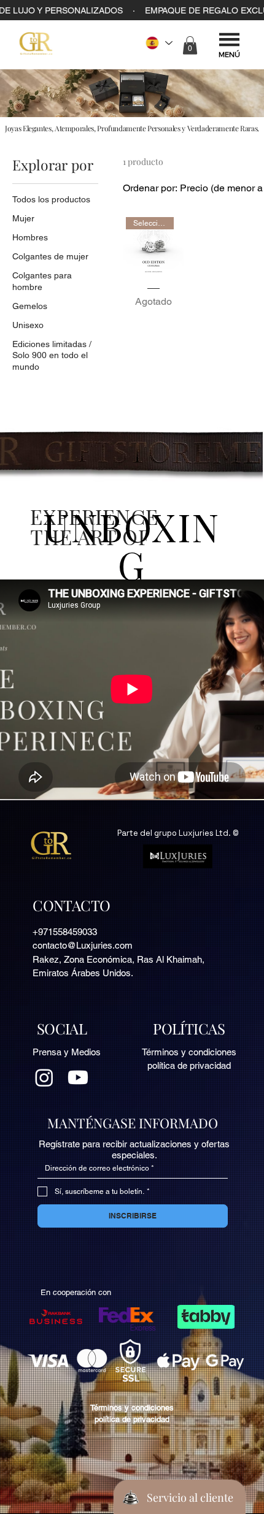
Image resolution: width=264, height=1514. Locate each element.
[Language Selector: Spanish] (158, 43)
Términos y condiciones (189, 1052)
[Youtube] (78, 1077)
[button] (190, 45)
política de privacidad (189, 1065)
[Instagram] (44, 1077)
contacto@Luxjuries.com (83, 945)
